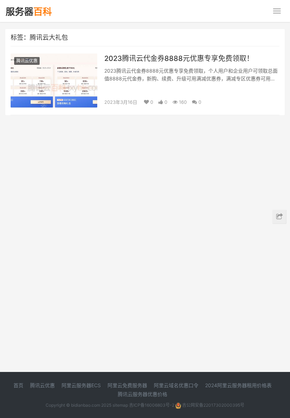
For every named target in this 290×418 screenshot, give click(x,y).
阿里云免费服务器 (127, 385)
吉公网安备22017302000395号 (212, 405)
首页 (18, 385)
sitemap (120, 405)
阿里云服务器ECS (81, 385)
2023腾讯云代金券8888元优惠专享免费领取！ (179, 58)
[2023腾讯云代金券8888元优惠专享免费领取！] (54, 58)
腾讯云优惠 (26, 60)
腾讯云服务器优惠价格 (142, 394)
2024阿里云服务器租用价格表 (238, 385)
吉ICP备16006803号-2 (151, 405)
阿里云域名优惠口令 (176, 385)
